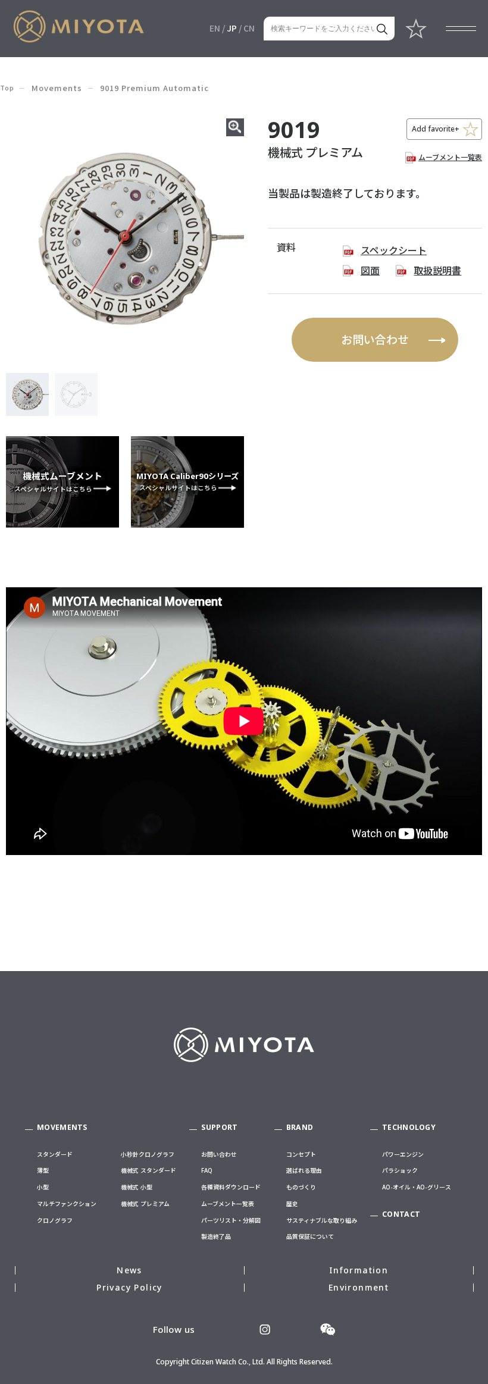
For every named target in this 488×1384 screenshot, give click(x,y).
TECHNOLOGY (409, 1127)
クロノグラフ (55, 1220)
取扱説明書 (437, 270)
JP (232, 28)
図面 (370, 270)
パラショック (400, 1170)
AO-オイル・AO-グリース (416, 1187)
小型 (43, 1187)
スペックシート (394, 250)
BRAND (300, 1127)
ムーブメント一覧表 (450, 157)
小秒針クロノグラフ (147, 1154)
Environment (359, 1287)
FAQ (206, 1170)
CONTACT (401, 1214)
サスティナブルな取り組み (321, 1220)
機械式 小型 (136, 1187)
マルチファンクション (66, 1204)
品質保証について (310, 1236)
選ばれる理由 (304, 1170)
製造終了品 (216, 1236)
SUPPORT (219, 1127)
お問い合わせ (375, 339)
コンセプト (301, 1154)
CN (249, 28)
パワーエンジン (403, 1154)
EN (214, 28)
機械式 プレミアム (145, 1204)
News (129, 1270)
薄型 (43, 1170)
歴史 (292, 1204)
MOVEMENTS (62, 1127)
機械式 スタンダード (148, 1170)
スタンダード (55, 1154)
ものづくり (301, 1187)
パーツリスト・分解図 (231, 1220)
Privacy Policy (129, 1287)
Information (358, 1270)
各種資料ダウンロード (231, 1187)
